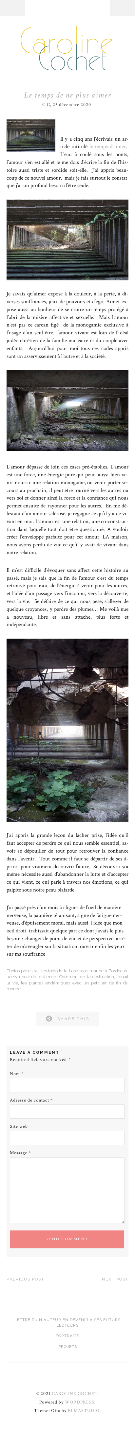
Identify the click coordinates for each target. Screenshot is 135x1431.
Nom (17, 1074)
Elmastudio (84, 1411)
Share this (73, 1018)
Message (20, 1153)
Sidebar (122, 8)
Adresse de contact (31, 1100)
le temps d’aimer (107, 146)
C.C (46, 105)
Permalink (95, 104)
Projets (67, 1346)
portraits (67, 1336)
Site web (19, 1126)
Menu (12, 8)
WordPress (79, 1402)
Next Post (115, 1279)
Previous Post (25, 1279)
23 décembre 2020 (72, 105)
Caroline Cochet (75, 1394)
